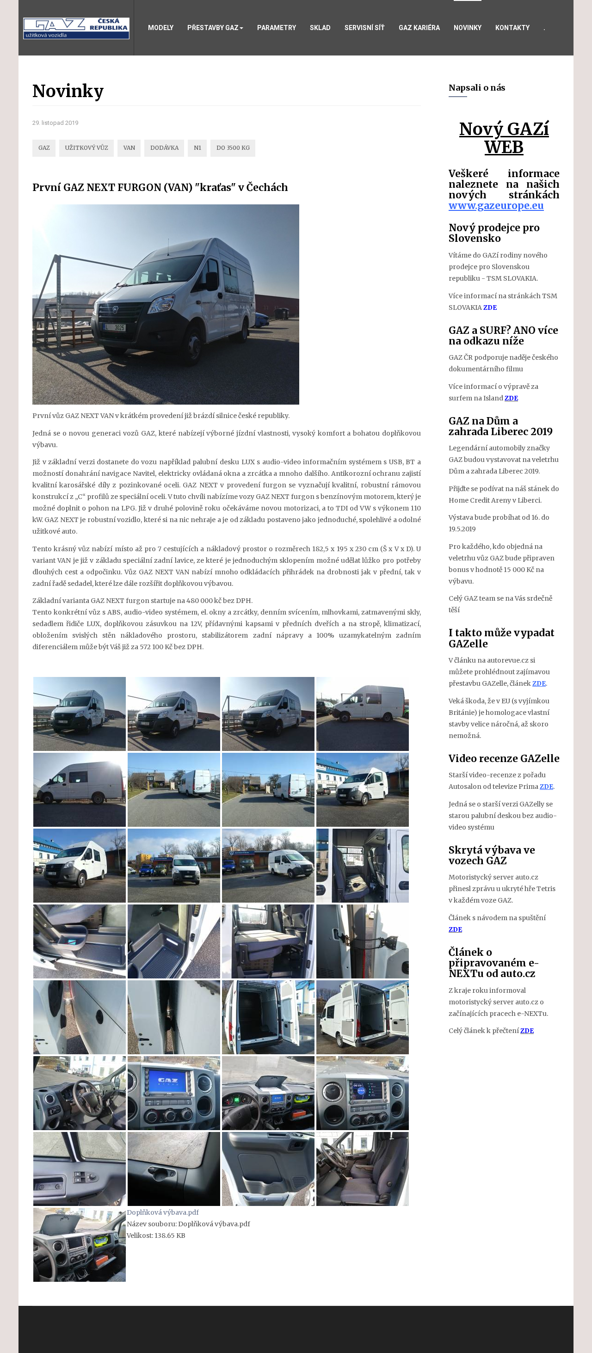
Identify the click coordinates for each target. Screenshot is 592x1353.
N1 (197, 147)
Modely (160, 27)
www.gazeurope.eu (496, 205)
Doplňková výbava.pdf (163, 1212)
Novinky (467, 27)
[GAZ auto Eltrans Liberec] (76, 27)
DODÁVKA (164, 147)
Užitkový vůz (86, 147)
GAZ (44, 147)
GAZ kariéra (419, 27)
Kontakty (512, 27)
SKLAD (320, 27)
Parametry (276, 27)
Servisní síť (365, 27)
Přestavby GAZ (213, 27)
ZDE (490, 307)
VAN (129, 147)
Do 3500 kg (233, 147)
